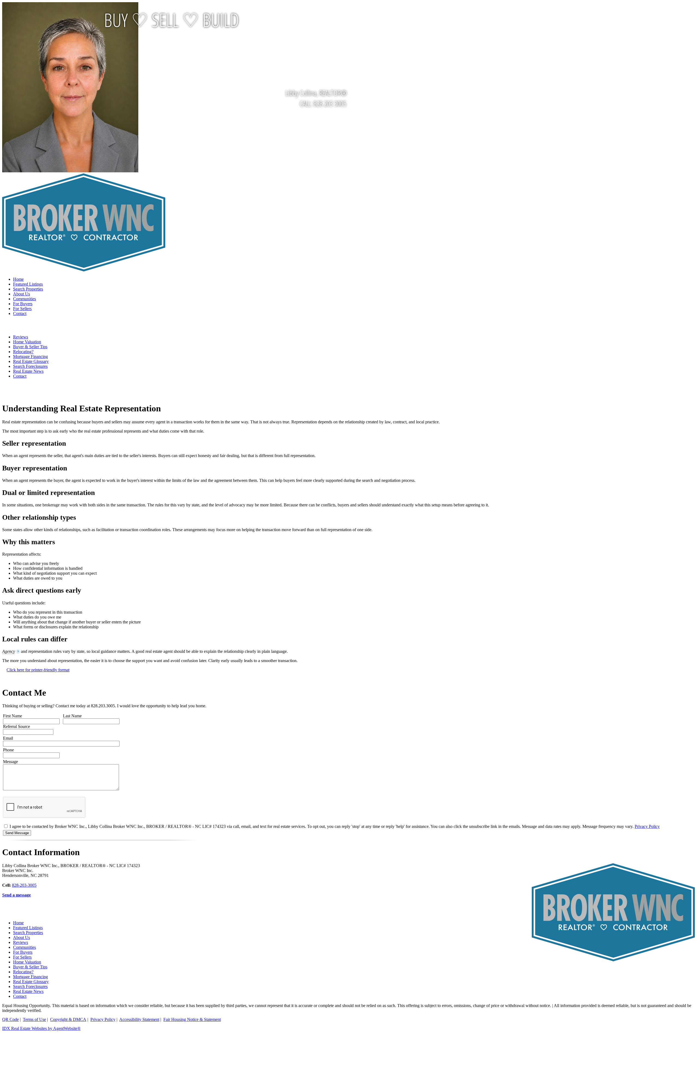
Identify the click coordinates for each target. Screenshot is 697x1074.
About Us (21, 294)
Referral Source (16, 726)
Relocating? (23, 351)
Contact (19, 313)
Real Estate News (28, 371)
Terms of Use (34, 1019)
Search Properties (28, 289)
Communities (24, 298)
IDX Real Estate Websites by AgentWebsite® (41, 1028)
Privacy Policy (647, 826)
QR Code (10, 1019)
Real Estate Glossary (31, 361)
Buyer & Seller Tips (30, 346)
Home (18, 279)
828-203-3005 (24, 885)
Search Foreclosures (30, 366)
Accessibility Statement (139, 1019)
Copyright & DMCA (68, 1019)
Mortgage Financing (30, 356)
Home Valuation (27, 341)
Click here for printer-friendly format (38, 670)
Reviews (20, 337)
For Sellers (22, 308)
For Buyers (22, 303)
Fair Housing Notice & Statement (192, 1019)
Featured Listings (28, 284)
